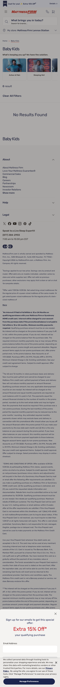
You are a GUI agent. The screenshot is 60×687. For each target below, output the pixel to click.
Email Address (10, 643)
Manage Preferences (29, 681)
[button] (55, 614)
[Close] (56, 662)
